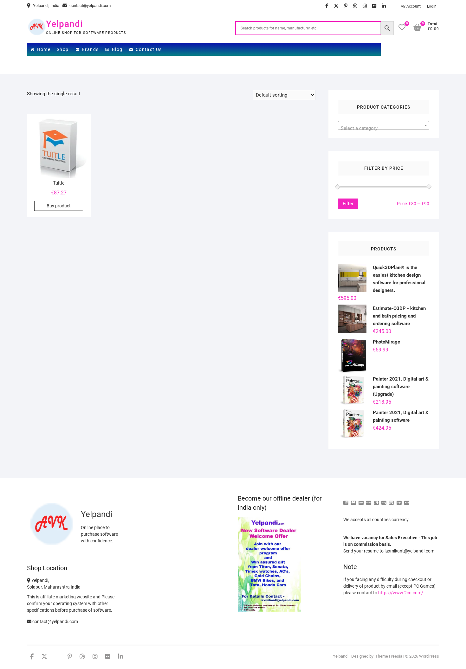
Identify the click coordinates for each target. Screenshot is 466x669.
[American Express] (345, 500)
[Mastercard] (353, 500)
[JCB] (406, 500)
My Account (410, 6)
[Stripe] (399, 500)
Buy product (59, 205)
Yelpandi (64, 24)
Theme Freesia (388, 656)
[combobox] (383, 125)
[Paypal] (368, 500)
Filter (348, 203)
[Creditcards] (391, 500)
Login (432, 6)
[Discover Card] (383, 500)
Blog (117, 49)
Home (43, 49)
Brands (90, 49)
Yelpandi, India (45, 5)
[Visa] (361, 500)
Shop (63, 49)
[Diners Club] (376, 500)
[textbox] (383, 128)
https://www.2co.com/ (400, 592)
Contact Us (149, 49)
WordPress (429, 656)
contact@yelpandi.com (89, 5)
